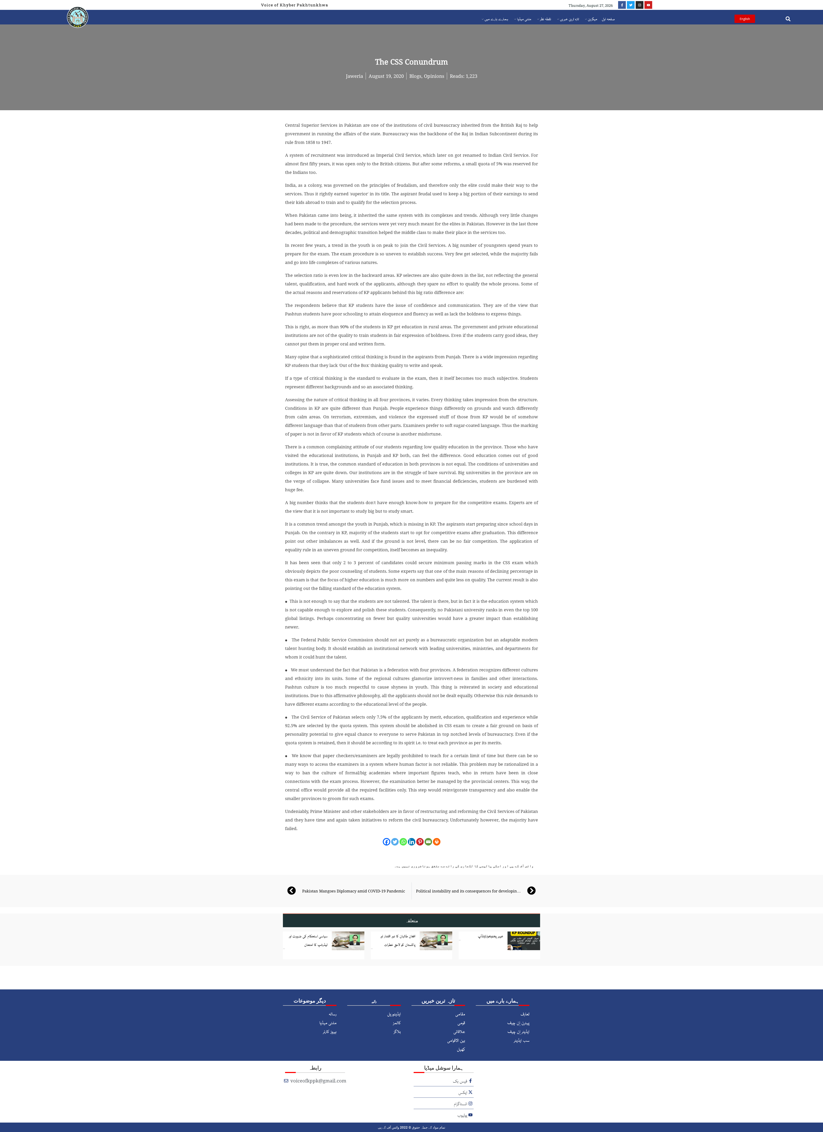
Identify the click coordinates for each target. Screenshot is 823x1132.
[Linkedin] (411, 842)
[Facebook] (386, 842)
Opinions (434, 76)
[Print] (436, 842)
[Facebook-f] (622, 5)
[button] (787, 18)
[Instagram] (639, 5)
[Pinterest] (420, 842)
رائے (374, 1001)
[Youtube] (648, 5)
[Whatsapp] (403, 842)
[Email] (428, 842)
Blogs (415, 76)
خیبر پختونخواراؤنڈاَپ (490, 935)
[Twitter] (631, 5)
